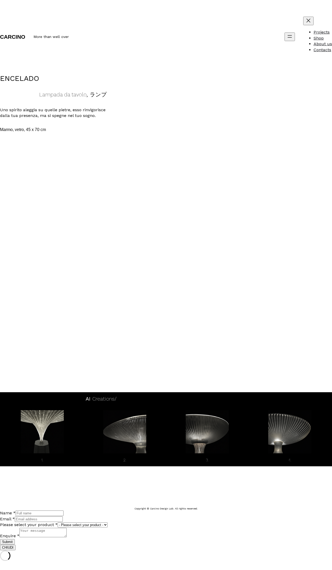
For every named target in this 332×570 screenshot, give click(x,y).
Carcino (12, 37)
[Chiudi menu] (308, 21)
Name (8, 512)
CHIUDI (7, 547)
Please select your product (29, 524)
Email (7, 518)
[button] (123, 224)
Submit (7, 542)
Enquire (9, 535)
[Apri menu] (290, 36)
